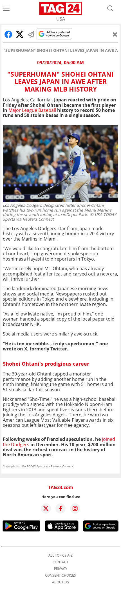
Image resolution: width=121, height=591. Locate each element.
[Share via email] (31, 34)
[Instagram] (75, 508)
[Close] (115, 34)
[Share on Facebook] (8, 34)
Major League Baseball (32, 110)
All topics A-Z (60, 555)
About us (60, 582)
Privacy (60, 569)
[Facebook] (60, 508)
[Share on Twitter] (19, 34)
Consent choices (60, 575)
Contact (60, 562)
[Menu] (6, 8)
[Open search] (110, 8)
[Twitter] (46, 508)
